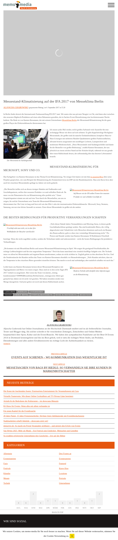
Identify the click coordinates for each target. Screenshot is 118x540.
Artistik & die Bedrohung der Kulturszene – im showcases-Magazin (30, 401)
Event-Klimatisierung (42, 295)
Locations (63, 473)
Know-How (63, 468)
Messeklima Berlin (69, 120)
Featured (62, 463)
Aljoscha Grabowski (15, 107)
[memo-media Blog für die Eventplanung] (31, 5)
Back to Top (57, 512)
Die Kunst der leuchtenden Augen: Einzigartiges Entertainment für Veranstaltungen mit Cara (41, 391)
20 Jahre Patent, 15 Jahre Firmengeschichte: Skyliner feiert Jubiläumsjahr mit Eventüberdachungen (43, 416)
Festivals (7, 468)
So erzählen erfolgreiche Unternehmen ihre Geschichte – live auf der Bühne (34, 436)
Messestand (85, 295)
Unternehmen (36, 292)
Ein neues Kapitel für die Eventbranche (19, 411)
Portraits (22, 292)
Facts (5, 463)
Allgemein (7, 454)
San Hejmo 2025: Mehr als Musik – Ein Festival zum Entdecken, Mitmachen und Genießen (40, 431)
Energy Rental (21, 295)
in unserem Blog (97, 177)
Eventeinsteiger (9, 459)
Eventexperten (65, 459)
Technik (6, 483)
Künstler (6, 473)
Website (6, 344)
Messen (6, 478)
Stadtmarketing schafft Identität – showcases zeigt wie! (25, 421)
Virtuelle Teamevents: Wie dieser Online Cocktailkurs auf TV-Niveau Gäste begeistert (38, 396)
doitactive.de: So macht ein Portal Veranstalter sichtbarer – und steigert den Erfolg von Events (41, 426)
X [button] (72, 536)
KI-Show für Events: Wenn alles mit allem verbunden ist (26, 406)
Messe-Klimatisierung (66, 295)
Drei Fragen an (65, 454)
